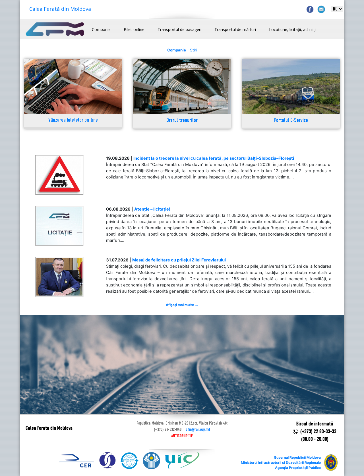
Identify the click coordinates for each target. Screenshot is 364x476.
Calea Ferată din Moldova (60, 8)
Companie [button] (101, 29)
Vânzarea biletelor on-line (73, 120)
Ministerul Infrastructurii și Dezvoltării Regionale (281, 462)
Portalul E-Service (291, 120)
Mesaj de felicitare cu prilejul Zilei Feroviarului (179, 260)
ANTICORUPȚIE (182, 436)
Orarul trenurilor (182, 120)
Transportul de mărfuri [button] (235, 29)
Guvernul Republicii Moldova (297, 457)
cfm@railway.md (198, 430)
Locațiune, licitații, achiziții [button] (293, 29)
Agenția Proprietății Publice (298, 467)
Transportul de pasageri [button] (179, 29)
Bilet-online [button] (134, 29)
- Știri (182, 50)
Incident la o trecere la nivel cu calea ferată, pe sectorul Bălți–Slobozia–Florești (213, 158)
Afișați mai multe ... (182, 305)
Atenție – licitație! (152, 209)
